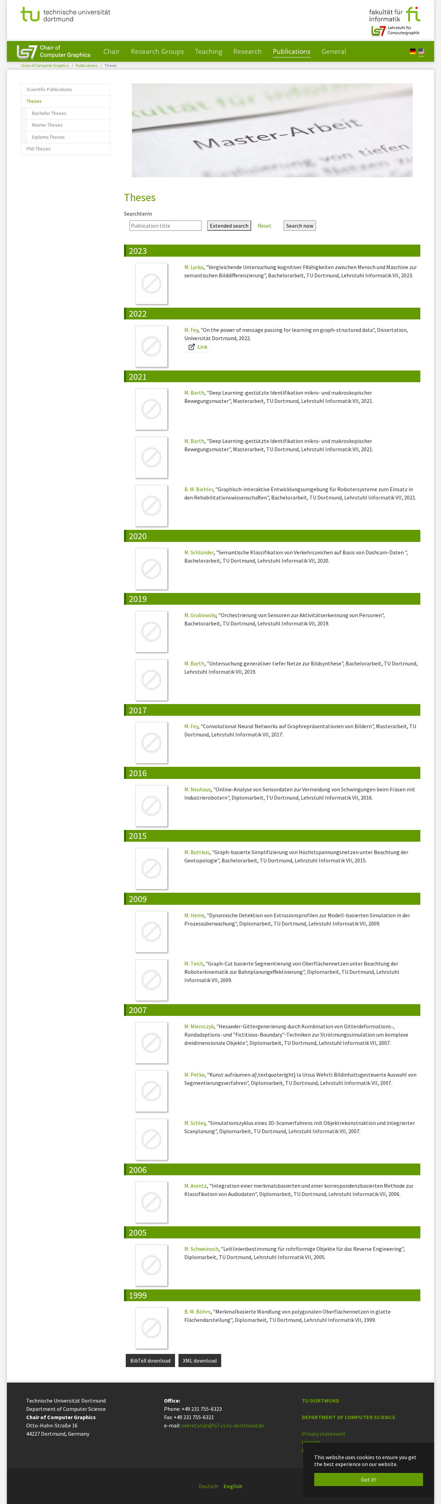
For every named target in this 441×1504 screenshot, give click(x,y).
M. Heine (194, 915)
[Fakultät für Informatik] (394, 13)
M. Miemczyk (199, 1026)
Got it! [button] (368, 1479)
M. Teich (193, 963)
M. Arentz (195, 1185)
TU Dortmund (320, 1400)
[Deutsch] (413, 51)
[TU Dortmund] (65, 13)
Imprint (311, 1441)
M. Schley (194, 1122)
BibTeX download (150, 1360)
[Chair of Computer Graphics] (53, 51)
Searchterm (138, 213)
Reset (265, 225)
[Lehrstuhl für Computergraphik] (394, 28)
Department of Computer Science (349, 1417)
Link (201, 346)
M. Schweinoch (201, 1248)
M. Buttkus (196, 852)
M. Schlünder (199, 552)
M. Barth (194, 392)
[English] (421, 51)
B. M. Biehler (198, 489)
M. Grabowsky (200, 615)
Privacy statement (324, 1433)
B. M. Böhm (197, 1311)
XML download (200, 1360)
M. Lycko (194, 267)
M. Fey (191, 329)
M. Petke (194, 1074)
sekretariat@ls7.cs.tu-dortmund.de (223, 1425)
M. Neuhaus (197, 789)
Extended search (229, 225)
